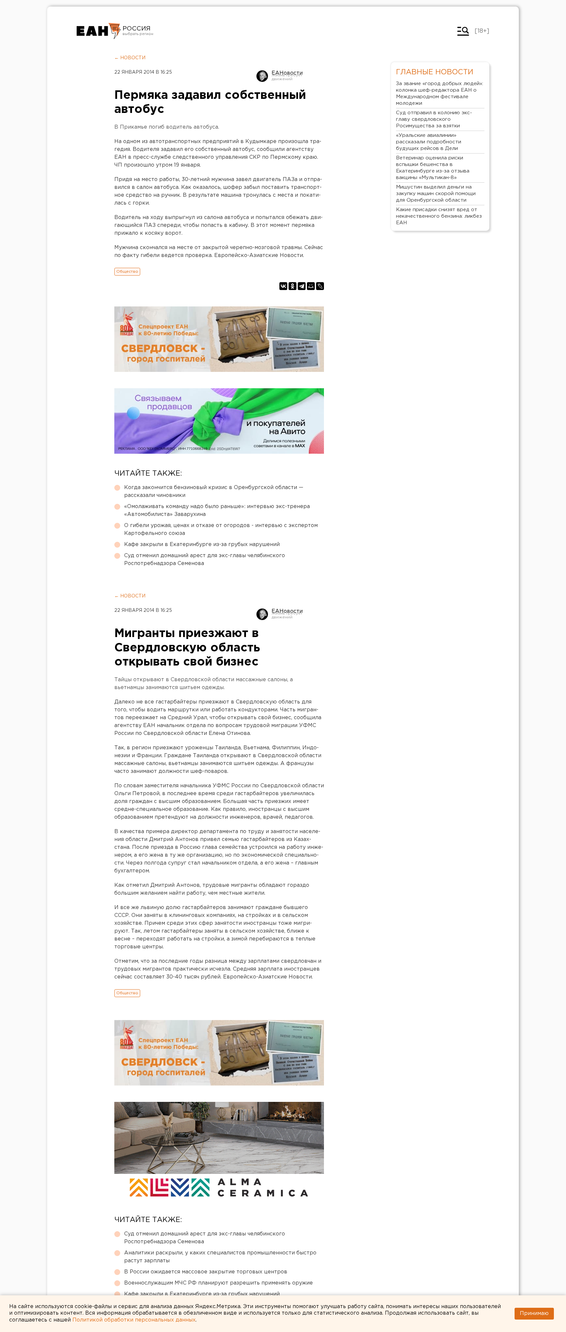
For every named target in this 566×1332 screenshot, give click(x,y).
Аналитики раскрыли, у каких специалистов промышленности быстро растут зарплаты (220, 1256)
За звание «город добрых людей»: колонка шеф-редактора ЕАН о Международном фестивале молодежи (439, 93)
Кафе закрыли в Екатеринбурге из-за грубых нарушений (202, 544)
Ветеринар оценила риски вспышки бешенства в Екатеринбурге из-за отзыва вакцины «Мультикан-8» (432, 168)
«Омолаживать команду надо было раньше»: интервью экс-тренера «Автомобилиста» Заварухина (217, 510)
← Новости (129, 58)
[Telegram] (302, 286)
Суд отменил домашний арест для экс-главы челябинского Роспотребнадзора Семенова (204, 559)
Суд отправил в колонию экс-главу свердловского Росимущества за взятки (434, 119)
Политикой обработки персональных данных (134, 1320)
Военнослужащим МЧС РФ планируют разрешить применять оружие (218, 1283)
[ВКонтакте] (283, 286)
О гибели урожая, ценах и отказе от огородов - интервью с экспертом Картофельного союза (221, 529)
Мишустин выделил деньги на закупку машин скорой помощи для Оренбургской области (436, 193)
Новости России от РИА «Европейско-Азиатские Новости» (99, 31)
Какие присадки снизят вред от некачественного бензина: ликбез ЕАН (439, 216)
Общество (127, 271)
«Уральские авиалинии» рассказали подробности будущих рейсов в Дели (428, 142)
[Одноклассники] (292, 286)
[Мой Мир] (311, 286)
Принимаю (534, 1313)
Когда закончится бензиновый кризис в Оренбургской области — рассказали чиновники (213, 491)
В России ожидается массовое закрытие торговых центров (205, 1271)
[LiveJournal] (320, 286)
